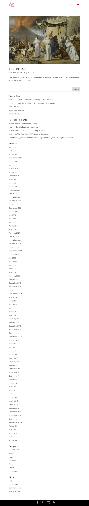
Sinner (11, 468)
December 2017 (15, 369)
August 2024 (14, 161)
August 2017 (14, 383)
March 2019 (13, 315)
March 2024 (13, 169)
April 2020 (13, 269)
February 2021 (14, 233)
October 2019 (14, 290)
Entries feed (13, 484)
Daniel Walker (16, 73)
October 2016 (14, 419)
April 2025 (13, 154)
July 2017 (12, 387)
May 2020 (12, 265)
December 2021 (15, 197)
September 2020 (15, 251)
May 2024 (12, 165)
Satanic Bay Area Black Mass (26, 123)
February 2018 (14, 362)
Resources (13, 460)
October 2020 (14, 247)
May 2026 (12, 147)
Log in (11, 481)
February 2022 (14, 190)
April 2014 (13, 440)
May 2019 (12, 308)
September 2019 (15, 294)
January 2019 (14, 322)
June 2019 (13, 304)
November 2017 (15, 372)
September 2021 (15, 208)
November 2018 (15, 329)
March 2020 (13, 272)
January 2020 (14, 279)
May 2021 (12, 222)
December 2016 (15, 412)
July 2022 (12, 179)
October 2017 (14, 376)
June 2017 (13, 390)
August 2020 (14, 254)
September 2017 (15, 379)
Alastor (11, 130)
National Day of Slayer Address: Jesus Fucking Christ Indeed (32, 103)
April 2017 (13, 397)
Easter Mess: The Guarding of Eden (31, 130)
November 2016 (15, 415)
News (11, 457)
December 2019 (15, 283)
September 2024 (15, 158)
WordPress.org (14, 491)
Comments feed (15, 488)
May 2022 (12, 183)
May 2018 (12, 351)
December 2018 (15, 326)
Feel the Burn (14, 450)
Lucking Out (17, 69)
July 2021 (12, 215)
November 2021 (15, 201)
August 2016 (14, 426)
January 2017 (14, 408)
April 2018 (13, 354)
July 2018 (12, 344)
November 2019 (15, 286)
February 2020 (14, 276)
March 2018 (13, 358)
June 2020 (13, 261)
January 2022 (14, 193)
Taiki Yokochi (14, 107)
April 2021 (13, 226)
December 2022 (15, 176)
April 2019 (13, 312)
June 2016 (13, 433)
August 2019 (14, 297)
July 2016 (12, 429)
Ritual (11, 464)
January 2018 (14, 365)
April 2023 (13, 172)
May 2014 (12, 437)
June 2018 (13, 347)
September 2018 (15, 336)
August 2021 (14, 211)
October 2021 (14, 204)
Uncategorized (14, 471)
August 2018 (14, 340)
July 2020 (12, 258)
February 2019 (14, 319)
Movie (11, 453)
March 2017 (13, 401)
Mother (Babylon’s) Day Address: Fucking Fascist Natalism (31, 99)
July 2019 (12, 301)
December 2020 (15, 240)
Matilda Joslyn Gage (16, 110)
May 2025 (12, 151)
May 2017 (12, 394)
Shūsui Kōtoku (14, 114)
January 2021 (14, 236)
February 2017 (14, 404)
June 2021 (13, 219)
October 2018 (14, 333)
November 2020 (15, 244)
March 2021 (13, 229)
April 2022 (13, 186)
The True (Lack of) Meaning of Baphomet (33, 134)
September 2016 (15, 422)
